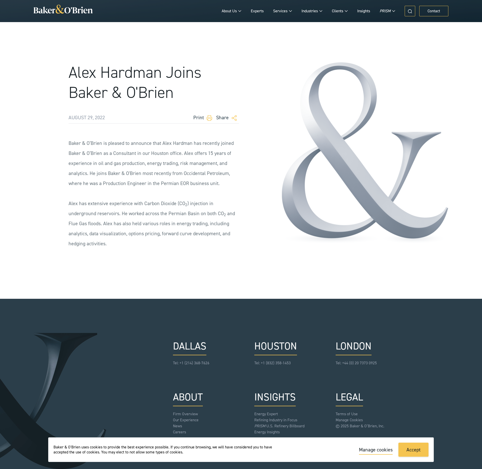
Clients (337, 11)
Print (199, 117)
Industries (310, 11)
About (188, 397)
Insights (363, 11)
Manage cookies (376, 449)
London (354, 346)
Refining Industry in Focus (275, 420)
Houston (275, 346)
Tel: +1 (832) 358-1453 (272, 363)
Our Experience (186, 420)
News (177, 426)
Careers (179, 432)
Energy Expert (266, 414)
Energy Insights (267, 432)
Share (223, 117)
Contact (434, 11)
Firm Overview (185, 414)
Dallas (189, 346)
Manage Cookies (349, 420)
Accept (413, 449)
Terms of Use (347, 414)
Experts (257, 11)
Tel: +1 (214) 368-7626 (191, 363)
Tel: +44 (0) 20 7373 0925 (356, 363)
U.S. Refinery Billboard (279, 426)
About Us (229, 11)
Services (280, 11)
